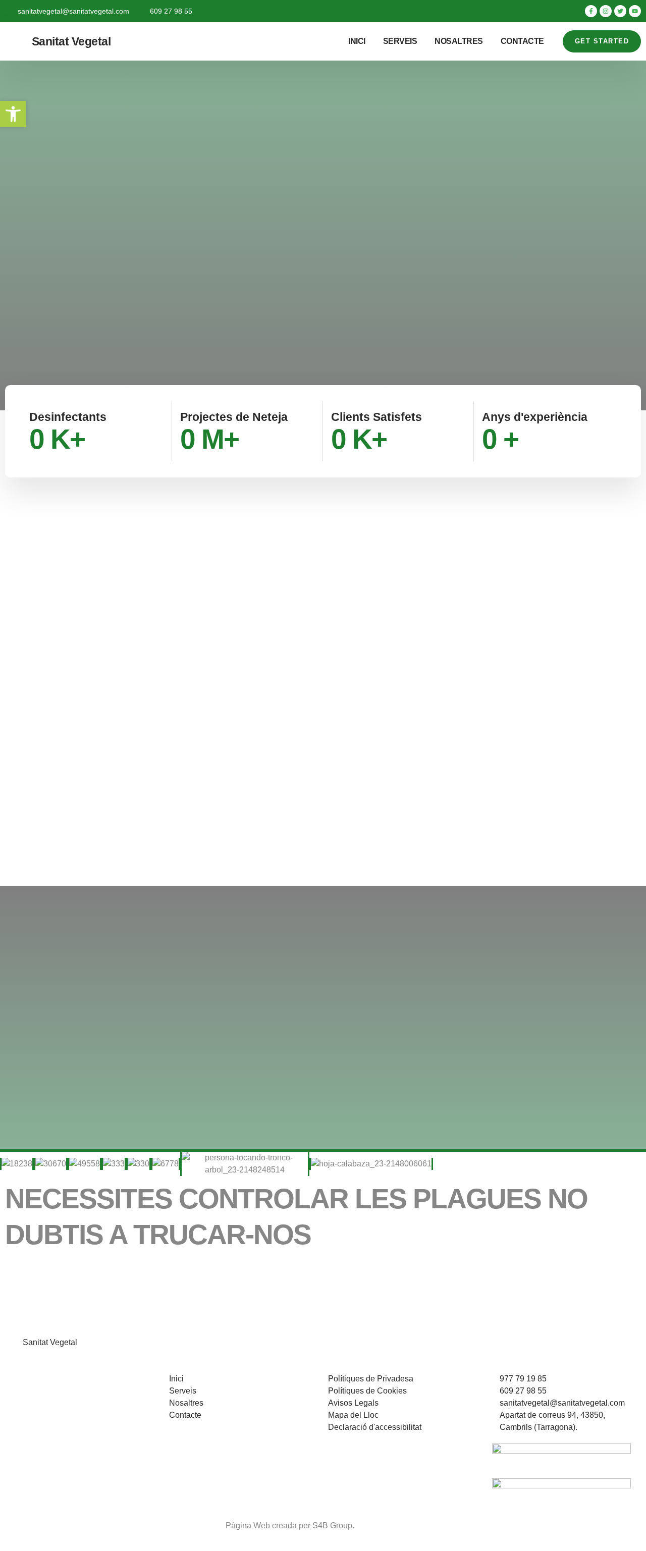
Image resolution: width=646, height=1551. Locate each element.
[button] (13, 114)
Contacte (522, 41)
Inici (356, 41)
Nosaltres (459, 41)
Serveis (400, 41)
